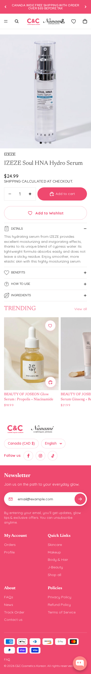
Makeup (54, 552)
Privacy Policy (59, 597)
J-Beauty (55, 567)
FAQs (8, 597)
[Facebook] (28, 456)
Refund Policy (59, 604)
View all (80, 309)
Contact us (13, 619)
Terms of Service (62, 612)
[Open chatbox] (80, 663)
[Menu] (6, 21)
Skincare (55, 544)
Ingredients (21, 295)
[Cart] (84, 21)
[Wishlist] (73, 21)
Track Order (14, 612)
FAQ (7, 659)
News (8, 604)
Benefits (18, 272)
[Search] (16, 21)
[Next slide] (85, 6)
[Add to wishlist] (50, 325)
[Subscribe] (80, 499)
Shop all (54, 574)
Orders (10, 544)
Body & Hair (58, 559)
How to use (20, 284)
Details (17, 229)
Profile (9, 552)
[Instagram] (40, 456)
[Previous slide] (5, 6)
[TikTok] (52, 456)
